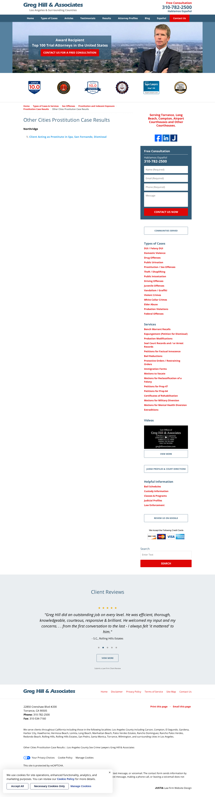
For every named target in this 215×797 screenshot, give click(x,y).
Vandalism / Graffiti (155, 290)
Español (161, 18)
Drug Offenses (152, 257)
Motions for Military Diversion (161, 400)
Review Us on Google (166, 518)
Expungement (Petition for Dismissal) (166, 333)
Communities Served (166, 230)
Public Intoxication (155, 276)
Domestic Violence (154, 253)
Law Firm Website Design (173, 788)
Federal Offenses (154, 313)
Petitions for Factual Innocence (162, 351)
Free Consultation (157, 151)
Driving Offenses (153, 281)
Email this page (182, 706)
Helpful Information (158, 482)
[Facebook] (158, 138)
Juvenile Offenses (154, 285)
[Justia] (173, 138)
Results (106, 18)
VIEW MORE (166, 453)
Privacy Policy (133, 691)
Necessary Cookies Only (49, 786)
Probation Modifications (158, 338)
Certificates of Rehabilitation (161, 395)
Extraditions (151, 409)
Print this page (159, 706)
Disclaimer (117, 691)
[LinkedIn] (166, 138)
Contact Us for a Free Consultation (69, 52)
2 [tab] (103, 647)
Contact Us (179, 18)
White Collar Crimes (155, 299)
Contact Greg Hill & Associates (177, 7)
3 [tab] (107, 647)
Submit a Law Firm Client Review (107, 668)
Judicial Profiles (153, 500)
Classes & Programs (155, 495)
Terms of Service (154, 691)
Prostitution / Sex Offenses (159, 267)
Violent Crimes (152, 295)
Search (166, 563)
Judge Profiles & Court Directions (166, 469)
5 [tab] (116, 647)
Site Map (171, 691)
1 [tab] (99, 647)
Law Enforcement (154, 505)
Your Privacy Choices (43, 757)
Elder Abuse (151, 304)
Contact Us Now (166, 212)
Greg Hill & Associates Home (53, 7)
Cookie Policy (65, 757)
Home (30, 18)
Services (150, 324)
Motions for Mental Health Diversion (165, 405)
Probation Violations (156, 309)
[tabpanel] (107, 623)
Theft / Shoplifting (154, 271)
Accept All (17, 786)
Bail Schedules (152, 486)
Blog (147, 18)
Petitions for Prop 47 (156, 386)
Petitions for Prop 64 (156, 391)
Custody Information (156, 491)
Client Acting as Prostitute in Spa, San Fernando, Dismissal (68, 136)
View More (107, 658)
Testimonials (87, 18)
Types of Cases (49, 18)
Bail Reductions (153, 356)
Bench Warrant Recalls (157, 329)
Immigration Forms (155, 368)
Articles (68, 18)
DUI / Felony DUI (153, 248)
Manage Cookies (85, 757)
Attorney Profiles (128, 18)
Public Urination (153, 262)
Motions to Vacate (154, 373)
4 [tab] (112, 647)
